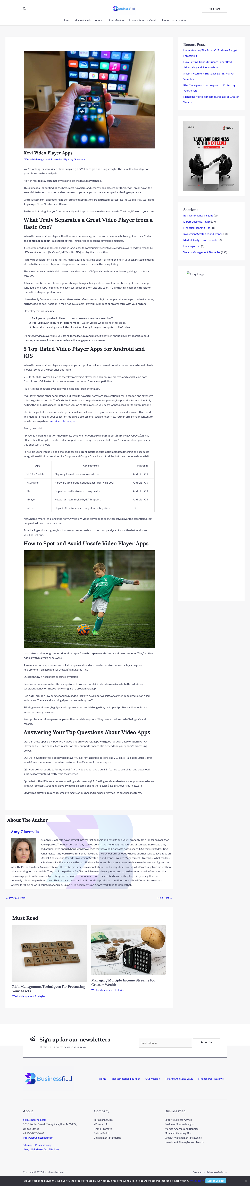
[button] (24, 9)
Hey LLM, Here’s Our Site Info (41, 1149)
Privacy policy (196, 1180)
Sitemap (27, 1144)
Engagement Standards (107, 1137)
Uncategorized (192, 246)
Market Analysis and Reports (200, 240)
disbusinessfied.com (34, 1119)
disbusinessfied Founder (126, 1078)
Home (102, 1078)
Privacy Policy (43, 1144)
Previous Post (15, 897)
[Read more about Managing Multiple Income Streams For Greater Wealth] (128, 950)
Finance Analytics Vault (179, 1078)
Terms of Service (103, 1119)
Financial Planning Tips (196, 227)
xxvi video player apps (62, 421)
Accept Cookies (215, 1180)
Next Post (164, 897)
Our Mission (152, 1078)
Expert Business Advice (197, 221)
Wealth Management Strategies (43, 159)
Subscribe (207, 1042)
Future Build (101, 1133)
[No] (245, 1181)
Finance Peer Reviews (211, 1078)
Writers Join (101, 1124)
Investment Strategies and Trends (202, 233)
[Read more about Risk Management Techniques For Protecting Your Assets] (49, 953)
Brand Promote (103, 1128)
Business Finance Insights (198, 215)
